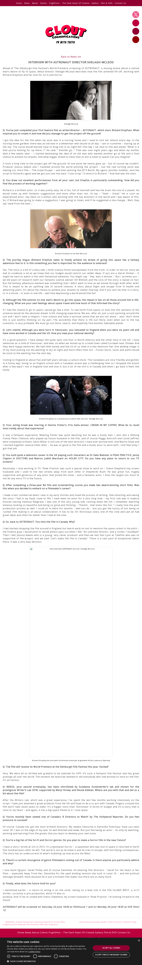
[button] (48, 961)
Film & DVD (107, 3)
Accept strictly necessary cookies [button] (111, 954)
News (27, 3)
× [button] (139, 941)
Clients (43, 3)
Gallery (95, 3)
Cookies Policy (34, 951)
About (35, 3)
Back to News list (71, 56)
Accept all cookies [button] (111, 948)
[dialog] (71, 951)
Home (19, 3)
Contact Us (120, 3)
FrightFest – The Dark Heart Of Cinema (69, 3)
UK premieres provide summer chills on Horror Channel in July (107, 922)
